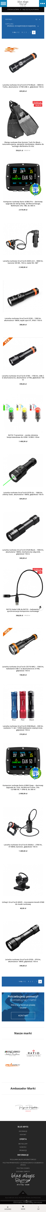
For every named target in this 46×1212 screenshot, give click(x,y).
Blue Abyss (9, 1198)
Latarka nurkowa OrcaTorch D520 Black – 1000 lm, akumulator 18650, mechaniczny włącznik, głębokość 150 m (23, 552)
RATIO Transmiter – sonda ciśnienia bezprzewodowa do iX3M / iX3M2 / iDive (23, 436)
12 (36, 19)
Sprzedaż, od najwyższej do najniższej (21, 26)
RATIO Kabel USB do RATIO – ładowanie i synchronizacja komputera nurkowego (23, 610)
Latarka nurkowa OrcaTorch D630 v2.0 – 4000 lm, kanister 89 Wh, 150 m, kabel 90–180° (23, 262)
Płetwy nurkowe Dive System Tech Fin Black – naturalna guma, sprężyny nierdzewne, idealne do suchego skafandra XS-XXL (23, 144)
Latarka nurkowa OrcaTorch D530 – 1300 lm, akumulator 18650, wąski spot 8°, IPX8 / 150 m (23, 319)
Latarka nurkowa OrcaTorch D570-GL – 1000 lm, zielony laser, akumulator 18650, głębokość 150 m (23, 493)
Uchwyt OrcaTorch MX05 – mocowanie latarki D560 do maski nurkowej (23, 903)
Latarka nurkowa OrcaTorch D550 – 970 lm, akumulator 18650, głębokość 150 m (23, 960)
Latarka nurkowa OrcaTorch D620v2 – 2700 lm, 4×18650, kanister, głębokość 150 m (23, 846)
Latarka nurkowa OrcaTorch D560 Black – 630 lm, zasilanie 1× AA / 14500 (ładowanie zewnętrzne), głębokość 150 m (23, 728)
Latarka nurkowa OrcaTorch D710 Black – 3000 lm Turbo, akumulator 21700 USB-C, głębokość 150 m (23, 86)
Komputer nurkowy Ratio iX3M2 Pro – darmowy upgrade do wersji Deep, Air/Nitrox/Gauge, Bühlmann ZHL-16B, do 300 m (23, 203)
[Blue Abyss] (23, 3)
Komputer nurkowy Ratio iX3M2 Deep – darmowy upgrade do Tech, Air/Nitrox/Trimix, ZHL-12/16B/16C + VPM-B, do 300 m (23, 787)
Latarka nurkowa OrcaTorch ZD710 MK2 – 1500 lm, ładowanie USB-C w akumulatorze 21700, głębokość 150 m (23, 668)
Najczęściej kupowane (30, 9)
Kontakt (23, 1015)
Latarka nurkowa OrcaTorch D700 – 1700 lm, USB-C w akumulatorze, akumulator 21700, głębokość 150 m (23, 378)
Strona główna (13, 9)
